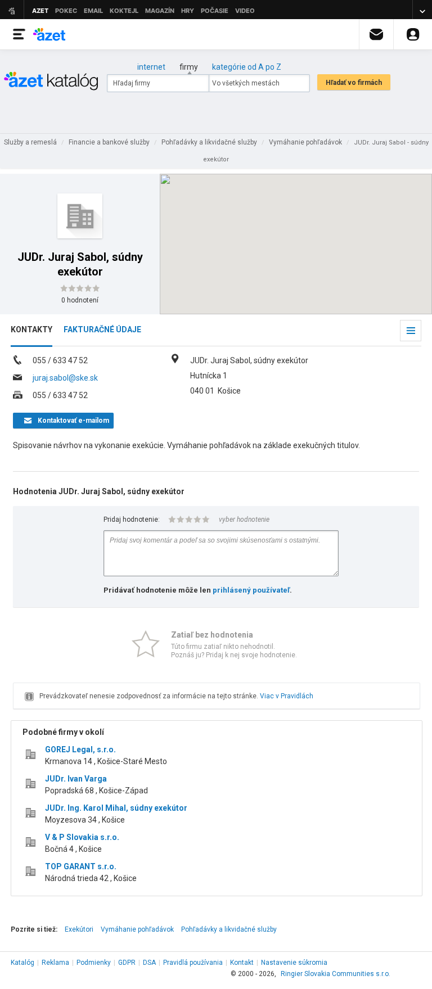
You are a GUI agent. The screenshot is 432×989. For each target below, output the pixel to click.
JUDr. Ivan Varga (76, 778)
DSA (149, 963)
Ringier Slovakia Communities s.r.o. (335, 974)
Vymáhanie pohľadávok (137, 929)
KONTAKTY (31, 329)
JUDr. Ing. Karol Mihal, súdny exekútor (116, 807)
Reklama (55, 963)
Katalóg (22, 963)
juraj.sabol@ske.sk (65, 377)
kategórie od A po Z (246, 66)
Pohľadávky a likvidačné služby (229, 929)
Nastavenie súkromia (294, 963)
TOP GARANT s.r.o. (80, 866)
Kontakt (242, 963)
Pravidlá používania (193, 963)
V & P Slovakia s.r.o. (82, 837)
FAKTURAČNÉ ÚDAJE (102, 329)
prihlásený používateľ (251, 590)
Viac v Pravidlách (286, 696)
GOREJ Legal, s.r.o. (80, 749)
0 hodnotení (79, 300)
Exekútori (79, 929)
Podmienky (93, 963)
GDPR (127, 963)
